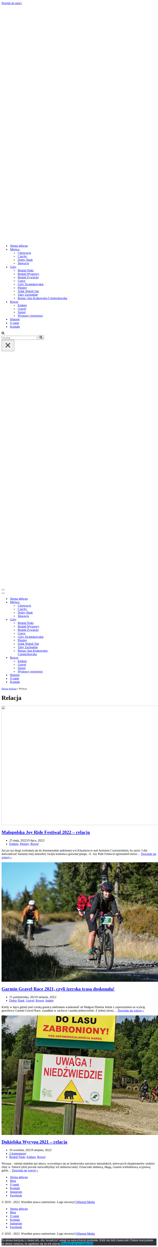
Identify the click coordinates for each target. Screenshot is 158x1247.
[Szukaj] (3, 333)
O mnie (14, 323)
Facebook (16, 1195)
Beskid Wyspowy (28, 273)
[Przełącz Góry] (69, 619)
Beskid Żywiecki (28, 277)
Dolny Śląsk (25, 259)
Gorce (21, 280)
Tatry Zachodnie (28, 294)
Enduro (22, 305)
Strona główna (19, 245)
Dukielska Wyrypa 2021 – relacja (34, 1141)
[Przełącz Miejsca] (69, 602)
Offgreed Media (85, 1202)
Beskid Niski (26, 270)
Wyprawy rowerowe (30, 315)
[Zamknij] (8, 345)
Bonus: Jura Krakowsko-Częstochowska (42, 298)
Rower (34, 844)
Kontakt (15, 326)
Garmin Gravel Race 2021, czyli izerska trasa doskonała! (58, 988)
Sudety (49, 1000)
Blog (13, 1180)
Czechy (22, 256)
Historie (15, 319)
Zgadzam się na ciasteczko (77, 1243)
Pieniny (22, 287)
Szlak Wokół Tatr (28, 291)
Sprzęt (21, 312)
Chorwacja (24, 252)
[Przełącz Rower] (69, 657)
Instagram (16, 1191)
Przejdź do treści (12, 3)
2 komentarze (17, 1153)
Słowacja (23, 263)
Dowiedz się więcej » (131, 1010)
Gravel (22, 308)
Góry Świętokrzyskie (31, 284)
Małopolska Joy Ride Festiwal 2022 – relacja (46, 832)
